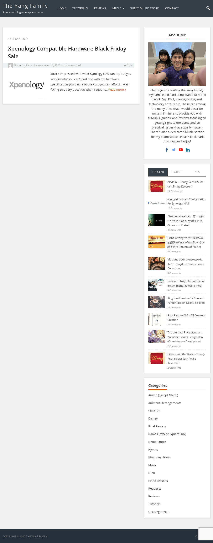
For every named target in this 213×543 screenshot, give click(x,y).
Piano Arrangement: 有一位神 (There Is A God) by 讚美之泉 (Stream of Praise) (185, 220)
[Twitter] (174, 150)
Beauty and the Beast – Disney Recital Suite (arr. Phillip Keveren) (186, 358)
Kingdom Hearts (159, 457)
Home (61, 8)
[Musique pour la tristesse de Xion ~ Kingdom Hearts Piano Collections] (156, 263)
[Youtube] (181, 150)
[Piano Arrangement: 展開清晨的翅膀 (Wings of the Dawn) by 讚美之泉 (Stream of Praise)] (156, 241)
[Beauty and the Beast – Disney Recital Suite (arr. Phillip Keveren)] (156, 358)
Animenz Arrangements (164, 403)
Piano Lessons (158, 481)
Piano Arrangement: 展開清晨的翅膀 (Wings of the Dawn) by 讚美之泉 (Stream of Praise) (186, 242)
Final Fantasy (157, 426)
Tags (196, 172)
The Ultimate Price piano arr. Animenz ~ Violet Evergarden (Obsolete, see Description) (185, 337)
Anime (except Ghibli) (163, 395)
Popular (158, 172)
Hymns (153, 450)
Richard (30, 65)
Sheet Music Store (144, 8)
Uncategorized (72, 65)
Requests (154, 488)
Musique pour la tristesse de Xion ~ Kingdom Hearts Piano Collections (185, 264)
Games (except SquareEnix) (167, 434)
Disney (153, 418)
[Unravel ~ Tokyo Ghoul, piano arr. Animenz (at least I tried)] (156, 285)
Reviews (100, 8)
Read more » (117, 89)
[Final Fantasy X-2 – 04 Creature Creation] (156, 319)
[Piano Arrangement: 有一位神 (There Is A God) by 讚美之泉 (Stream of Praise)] (156, 220)
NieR (151, 473)
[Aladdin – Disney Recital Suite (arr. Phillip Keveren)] (156, 186)
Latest (177, 172)
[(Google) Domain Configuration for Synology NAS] (156, 203)
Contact (172, 8)
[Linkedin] (188, 150)
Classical (154, 411)
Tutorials (80, 8)
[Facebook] (166, 150)
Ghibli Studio (157, 442)
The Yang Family (25, 5)
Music (116, 8)
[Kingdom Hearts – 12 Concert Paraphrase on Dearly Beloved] (156, 302)
